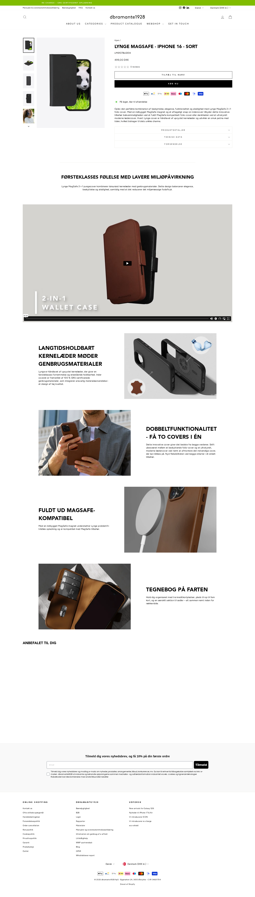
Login (78, 817)
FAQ (81, 8)
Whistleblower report (85, 855)
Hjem (117, 40)
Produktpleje (28, 847)
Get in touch (178, 23)
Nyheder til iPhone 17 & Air (141, 813)
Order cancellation (31, 825)
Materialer (80, 825)
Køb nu (173, 84)
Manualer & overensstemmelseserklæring (41, 8)
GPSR (78, 851)
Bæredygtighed (69, 8)
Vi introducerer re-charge (140, 821)
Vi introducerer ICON (138, 817)
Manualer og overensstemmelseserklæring (94, 830)
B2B (78, 813)
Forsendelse (173, 144)
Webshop (154, 23)
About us (73, 23)
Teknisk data (173, 137)
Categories (94, 23)
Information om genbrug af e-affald (91, 834)
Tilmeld (201, 765)
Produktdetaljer (173, 130)
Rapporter (80, 821)
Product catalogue (126, 23)
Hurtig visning (48, 716)
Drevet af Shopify (127, 884)
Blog (78, 847)
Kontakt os (90, 8)
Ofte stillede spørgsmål (33, 813)
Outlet (25, 851)
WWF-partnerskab (84, 842)
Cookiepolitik (28, 834)
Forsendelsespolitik (31, 821)
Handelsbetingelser (31, 817)
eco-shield (133, 825)
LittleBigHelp (82, 838)
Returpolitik (28, 830)
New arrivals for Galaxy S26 (141, 808)
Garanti (26, 842)
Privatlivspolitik (29, 838)
